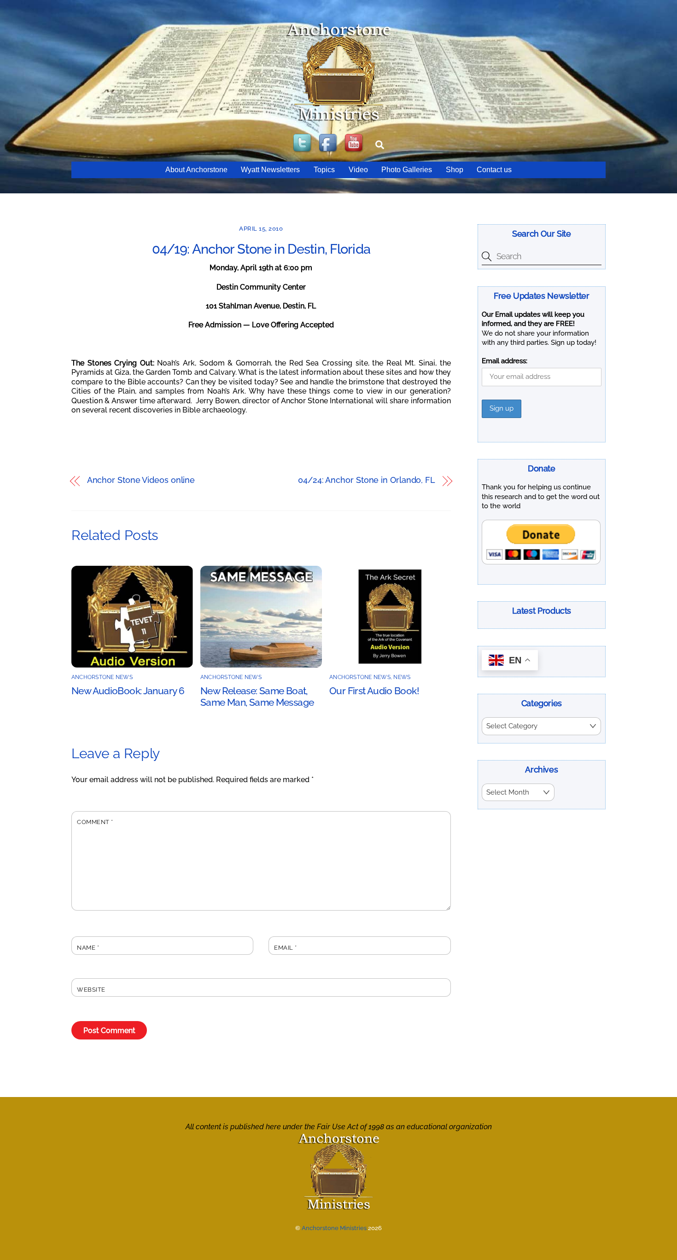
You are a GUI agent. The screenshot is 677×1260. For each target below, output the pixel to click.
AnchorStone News (102, 677)
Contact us (494, 170)
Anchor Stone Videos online (141, 480)
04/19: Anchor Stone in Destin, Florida (261, 249)
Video (358, 170)
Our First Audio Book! (374, 691)
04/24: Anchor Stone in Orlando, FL (366, 480)
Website (91, 989)
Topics (324, 170)
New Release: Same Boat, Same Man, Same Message (257, 696)
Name (88, 947)
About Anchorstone (196, 170)
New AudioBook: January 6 (127, 691)
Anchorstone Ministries (334, 1228)
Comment (95, 822)
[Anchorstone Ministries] (338, 120)
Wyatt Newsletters (270, 170)
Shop (454, 170)
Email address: (504, 361)
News (401, 677)
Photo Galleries (406, 170)
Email (285, 947)
